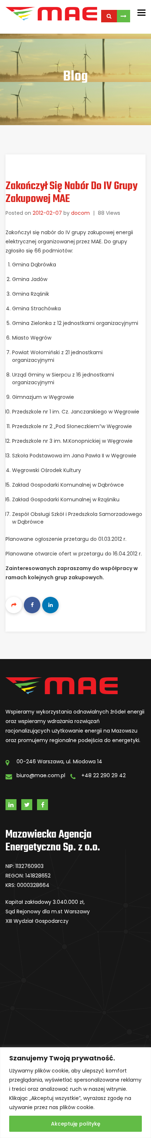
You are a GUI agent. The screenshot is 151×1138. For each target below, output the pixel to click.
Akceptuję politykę (75, 1123)
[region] (75, 1092)
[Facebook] (32, 605)
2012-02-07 (47, 213)
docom (80, 213)
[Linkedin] (50, 605)
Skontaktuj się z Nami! (123, 16)
